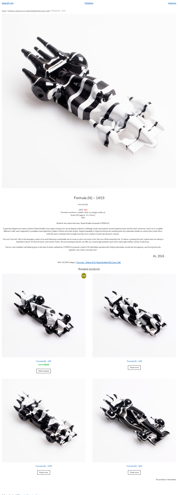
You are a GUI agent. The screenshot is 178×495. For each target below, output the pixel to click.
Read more (134, 368)
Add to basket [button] (43, 371)
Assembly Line (7, 3)
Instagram (172, 3)
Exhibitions (89, 3)
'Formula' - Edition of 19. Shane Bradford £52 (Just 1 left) (29, 11)
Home (4, 11)
